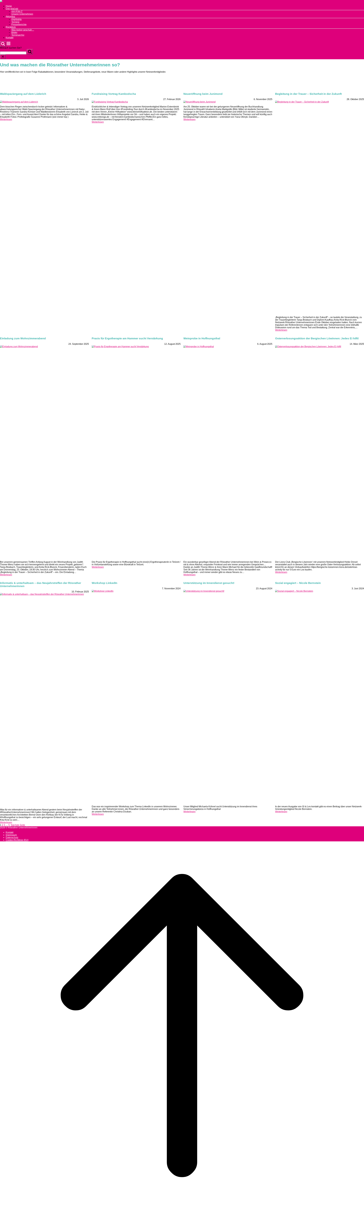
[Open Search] (3, 44)
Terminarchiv (17, 35)
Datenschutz (12, 837)
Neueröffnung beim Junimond (203, 93)
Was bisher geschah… (22, 30)
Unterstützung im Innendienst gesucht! (208, 582)
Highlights (16, 19)
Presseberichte (19, 24)
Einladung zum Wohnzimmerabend (23, 338)
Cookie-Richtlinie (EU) (17, 840)
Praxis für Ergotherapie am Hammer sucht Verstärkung (127, 338)
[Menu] (8, 45)
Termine (15, 22)
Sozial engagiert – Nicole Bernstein (298, 582)
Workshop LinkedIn (104, 582)
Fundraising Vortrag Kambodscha (114, 93)
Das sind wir (12, 8)
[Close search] (3, 56)
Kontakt (9, 37)
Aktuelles (10, 16)
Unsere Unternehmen (22, 14)
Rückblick (11, 27)
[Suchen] (30, 51)
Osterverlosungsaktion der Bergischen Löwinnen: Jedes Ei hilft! (317, 338)
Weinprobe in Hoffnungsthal (201, 338)
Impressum (11, 835)
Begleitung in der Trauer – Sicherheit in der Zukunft (308, 93)
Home (9, 6)
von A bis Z (16, 11)
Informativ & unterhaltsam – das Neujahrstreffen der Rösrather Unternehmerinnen (40, 584)
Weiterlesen (6, 119)
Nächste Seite (18, 825)
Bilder (14, 32)
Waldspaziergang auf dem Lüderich (23, 93)
